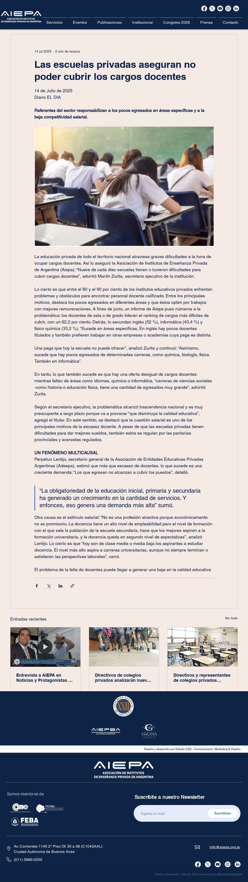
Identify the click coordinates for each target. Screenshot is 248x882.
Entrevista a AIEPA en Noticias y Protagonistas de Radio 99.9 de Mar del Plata (44, 678)
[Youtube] (218, 864)
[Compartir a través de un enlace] (72, 585)
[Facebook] (204, 8)
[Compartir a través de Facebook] (36, 585)
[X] (212, 8)
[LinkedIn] (237, 864)
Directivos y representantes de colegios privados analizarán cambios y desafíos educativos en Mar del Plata (202, 678)
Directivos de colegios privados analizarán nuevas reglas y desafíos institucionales (123, 678)
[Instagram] (228, 864)
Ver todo (231, 618)
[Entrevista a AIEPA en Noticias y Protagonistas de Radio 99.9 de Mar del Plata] (45, 647)
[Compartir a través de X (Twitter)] (48, 585)
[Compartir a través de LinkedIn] (60, 585)
